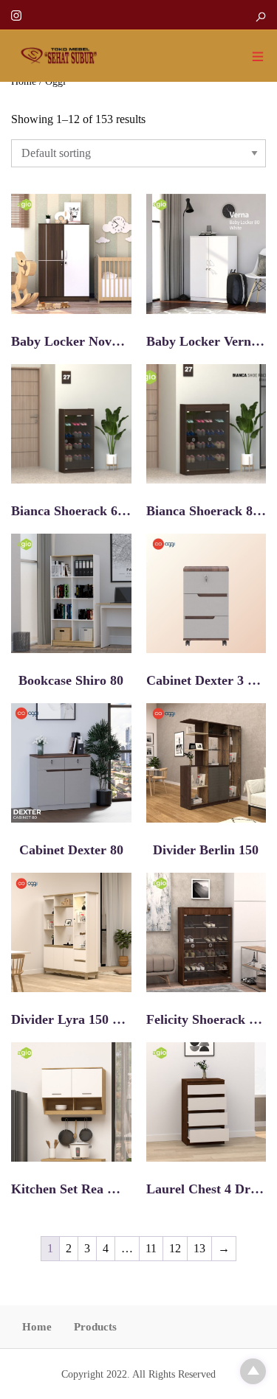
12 (175, 1248)
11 (151, 1248)
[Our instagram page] (16, 14)
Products (95, 1327)
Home (37, 1327)
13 (199, 1248)
